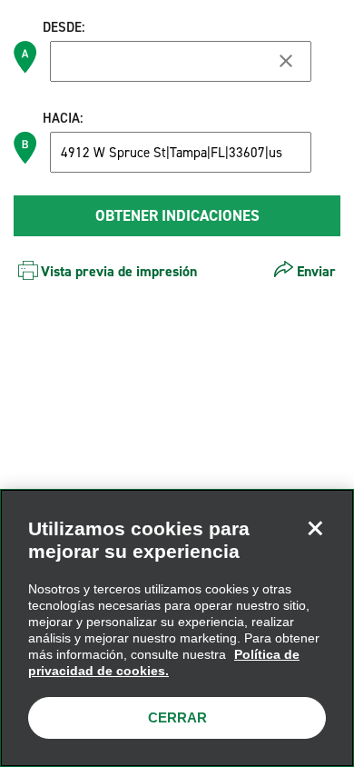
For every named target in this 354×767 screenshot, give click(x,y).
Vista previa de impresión (119, 271)
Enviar (316, 271)
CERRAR (177, 717)
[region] (177, 628)
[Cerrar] (315, 528)
